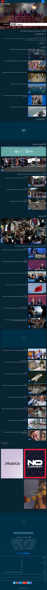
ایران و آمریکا (32, 545)
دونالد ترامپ (26, 542)
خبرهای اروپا (25, 248)
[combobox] (23, 533)
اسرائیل (16, 548)
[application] (23, 16)
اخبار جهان (25, 260)
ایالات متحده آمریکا (29, 548)
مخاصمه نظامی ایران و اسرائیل (30, 540)
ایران (45, 244)
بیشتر (45, 578)
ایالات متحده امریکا (24, 306)
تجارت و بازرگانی (43, 562)
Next (45, 565)
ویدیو (45, 569)
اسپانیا (25, 545)
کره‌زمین (21, 562)
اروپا (45, 560)
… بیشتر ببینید (42, 42)
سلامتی (22, 565)
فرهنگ (22, 567)
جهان (22, 560)
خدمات (45, 575)
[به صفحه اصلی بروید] (42, 1)
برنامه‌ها (22, 569)
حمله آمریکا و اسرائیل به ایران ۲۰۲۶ (17, 540)
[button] (40, 119)
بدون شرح (44, 172)
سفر (45, 567)
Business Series (24, 360)
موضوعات (44, 557)
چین (26, 283)
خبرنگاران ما (44, 572)
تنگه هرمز (19, 545)
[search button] (15, 533)
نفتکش (22, 548)
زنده (2, 1)
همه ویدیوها (5, 443)
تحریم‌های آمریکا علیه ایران (16, 542)
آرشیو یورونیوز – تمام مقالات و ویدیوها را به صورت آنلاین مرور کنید (13, 572)
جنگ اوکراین (33, 542)
